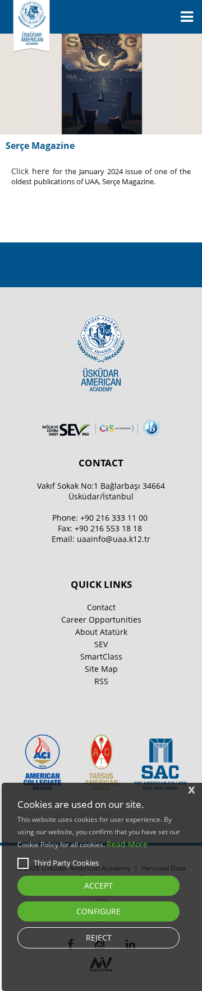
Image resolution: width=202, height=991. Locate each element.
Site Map (101, 668)
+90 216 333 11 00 (114, 517)
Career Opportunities (101, 619)
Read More (127, 844)
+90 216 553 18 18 (108, 528)
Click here (32, 171)
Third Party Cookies (66, 863)
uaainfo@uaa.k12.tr (113, 539)
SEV (101, 644)
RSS (101, 681)
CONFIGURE (98, 911)
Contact (101, 607)
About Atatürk (101, 632)
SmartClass (101, 656)
